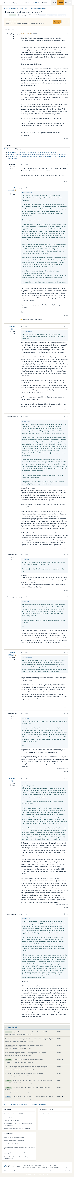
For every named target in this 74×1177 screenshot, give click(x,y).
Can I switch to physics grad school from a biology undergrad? (26, 1067)
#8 (67, 652)
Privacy (61, 1171)
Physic (55, 15)
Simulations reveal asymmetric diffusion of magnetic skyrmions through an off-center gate (37, 154)
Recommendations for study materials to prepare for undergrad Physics (29, 1039)
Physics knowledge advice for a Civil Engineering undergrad (25, 1053)
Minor (49, 15)
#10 (67, 778)
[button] (29, 2)
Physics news (8, 149)
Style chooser (9, 1171)
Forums (34, 2)
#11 (67, 914)
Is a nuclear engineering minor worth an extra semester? (24, 1073)
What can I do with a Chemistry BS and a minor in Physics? (33, 1080)
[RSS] (69, 1171)
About (51, 1171)
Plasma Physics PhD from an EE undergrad (28, 1046)
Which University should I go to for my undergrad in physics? (32, 1096)
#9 (67, 713)
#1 (67, 33)
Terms (56, 1171)
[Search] (70, 2)
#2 (67, 164)
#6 (67, 554)
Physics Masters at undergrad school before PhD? (30, 1032)
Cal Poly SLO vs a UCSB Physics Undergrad (28, 1059)
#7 (67, 597)
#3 (67, 188)
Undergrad (61, 15)
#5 (67, 416)
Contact (46, 1171)
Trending (44, 2)
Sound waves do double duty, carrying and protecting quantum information (32, 152)
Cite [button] (65, 138)
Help (66, 1171)
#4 (67, 326)
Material (43, 15)
